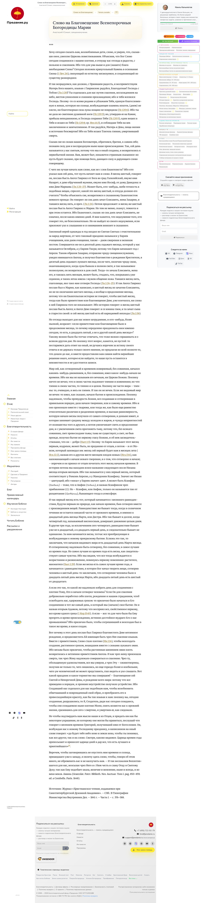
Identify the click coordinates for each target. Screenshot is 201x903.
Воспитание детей (135, 875)
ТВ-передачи (163, 135)
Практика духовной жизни (167, 91)
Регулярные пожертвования (82, 887)
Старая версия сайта (16, 301)
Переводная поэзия (179, 123)
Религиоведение (164, 103)
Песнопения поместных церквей (182, 144)
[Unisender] (46, 859)
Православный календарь (15, 496)
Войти (12, 208)
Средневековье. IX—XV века (168, 83)
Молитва (79, 875)
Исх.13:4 (125, 454)
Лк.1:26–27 (79, 186)
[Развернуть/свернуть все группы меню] (8, 395)
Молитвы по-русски (165, 65)
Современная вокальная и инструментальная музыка (175, 155)
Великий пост (64, 875)
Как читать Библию (43, 878)
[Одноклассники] (21, 718)
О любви (108, 875)
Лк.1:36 (135, 313)
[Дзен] (17, 718)
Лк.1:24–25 (108, 283)
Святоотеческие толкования (180, 56)
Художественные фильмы (185, 132)
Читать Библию (15, 520)
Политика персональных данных (78, 889)
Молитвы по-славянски (180, 65)
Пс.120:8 (80, 122)
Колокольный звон (164, 144)
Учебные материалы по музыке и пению (171, 158)
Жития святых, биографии (167, 108)
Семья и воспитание (165, 111)
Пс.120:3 (98, 114)
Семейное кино (173, 135)
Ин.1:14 (108, 641)
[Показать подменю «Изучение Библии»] (4, 504)
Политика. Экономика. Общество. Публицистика (173, 106)
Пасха (55, 875)
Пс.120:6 (123, 109)
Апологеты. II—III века (186, 77)
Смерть (146, 875)
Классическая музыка (165, 146)
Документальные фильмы (167, 132)
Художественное (190, 164)
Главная (11, 398)
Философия (186, 94)
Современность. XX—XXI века (168, 85)
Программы (81, 848)
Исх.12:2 (53, 454)
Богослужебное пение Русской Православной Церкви (175, 141)
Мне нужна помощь (144, 850)
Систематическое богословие (188, 91)
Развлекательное (178, 164)
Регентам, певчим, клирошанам (185, 50)
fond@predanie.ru (147, 834)
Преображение (108, 878)
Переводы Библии (164, 56)
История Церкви (164, 100)
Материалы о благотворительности (169, 114)
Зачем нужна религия (60, 878)
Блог (9, 489)
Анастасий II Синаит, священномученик (52, 5)
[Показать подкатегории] (191, 56)
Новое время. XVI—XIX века (187, 83)
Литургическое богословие (178, 97)
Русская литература (165, 123)
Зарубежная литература (166, 126)
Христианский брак (120, 875)
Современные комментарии (167, 59)
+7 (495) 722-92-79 (146, 830)
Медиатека (13, 466)
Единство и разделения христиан (183, 100)
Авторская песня (179, 146)
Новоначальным (177, 47)
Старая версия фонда (16, 304)
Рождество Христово (43, 875)
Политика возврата (46, 889)
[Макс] (19, 713)
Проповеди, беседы (165, 94)
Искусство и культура (177, 103)
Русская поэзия (191, 123)
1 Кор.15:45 (84, 613)
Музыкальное (163, 167)
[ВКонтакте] (10, 713)
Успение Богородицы (93, 878)
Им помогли (81, 844)
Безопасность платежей (104, 887)
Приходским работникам (166, 50)
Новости (80, 837)
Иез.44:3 (94, 122)
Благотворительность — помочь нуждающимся (95, 830)
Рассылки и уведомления (14, 527)
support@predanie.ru (140, 837)
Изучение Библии (17, 503)
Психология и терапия (181, 111)
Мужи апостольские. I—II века (168, 77)
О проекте (60, 889)
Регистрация (15, 212)
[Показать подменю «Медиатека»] (4, 466)
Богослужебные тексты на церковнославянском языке (175, 71)
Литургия (87, 875)
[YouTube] (24, 713)
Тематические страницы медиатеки (54, 870)
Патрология (162, 97)
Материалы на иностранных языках (170, 117)
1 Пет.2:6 (63, 73)
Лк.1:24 (88, 203)
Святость (100, 875)
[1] (69, 745)
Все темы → (133, 878)
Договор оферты (61, 887)
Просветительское (164, 164)
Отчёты (79, 841)
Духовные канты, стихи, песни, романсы (171, 152)
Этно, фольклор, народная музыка (169, 149)
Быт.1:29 (69, 564)
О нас (10, 403)
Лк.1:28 (63, 92)
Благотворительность (19, 426)
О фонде (80, 834)
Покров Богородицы (76, 878)
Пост (72, 875)
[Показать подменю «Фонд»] (4, 426)
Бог (94, 875)
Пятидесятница (121, 878)
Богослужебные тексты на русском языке (171, 68)
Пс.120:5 (114, 118)
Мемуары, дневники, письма (187, 108)
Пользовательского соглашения (142, 892)
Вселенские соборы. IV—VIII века (169, 80)
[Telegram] (14, 713)
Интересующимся (164, 47)
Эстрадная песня (192, 146)
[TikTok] (13, 718)
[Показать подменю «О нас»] (4, 404)
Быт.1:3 (85, 441)
